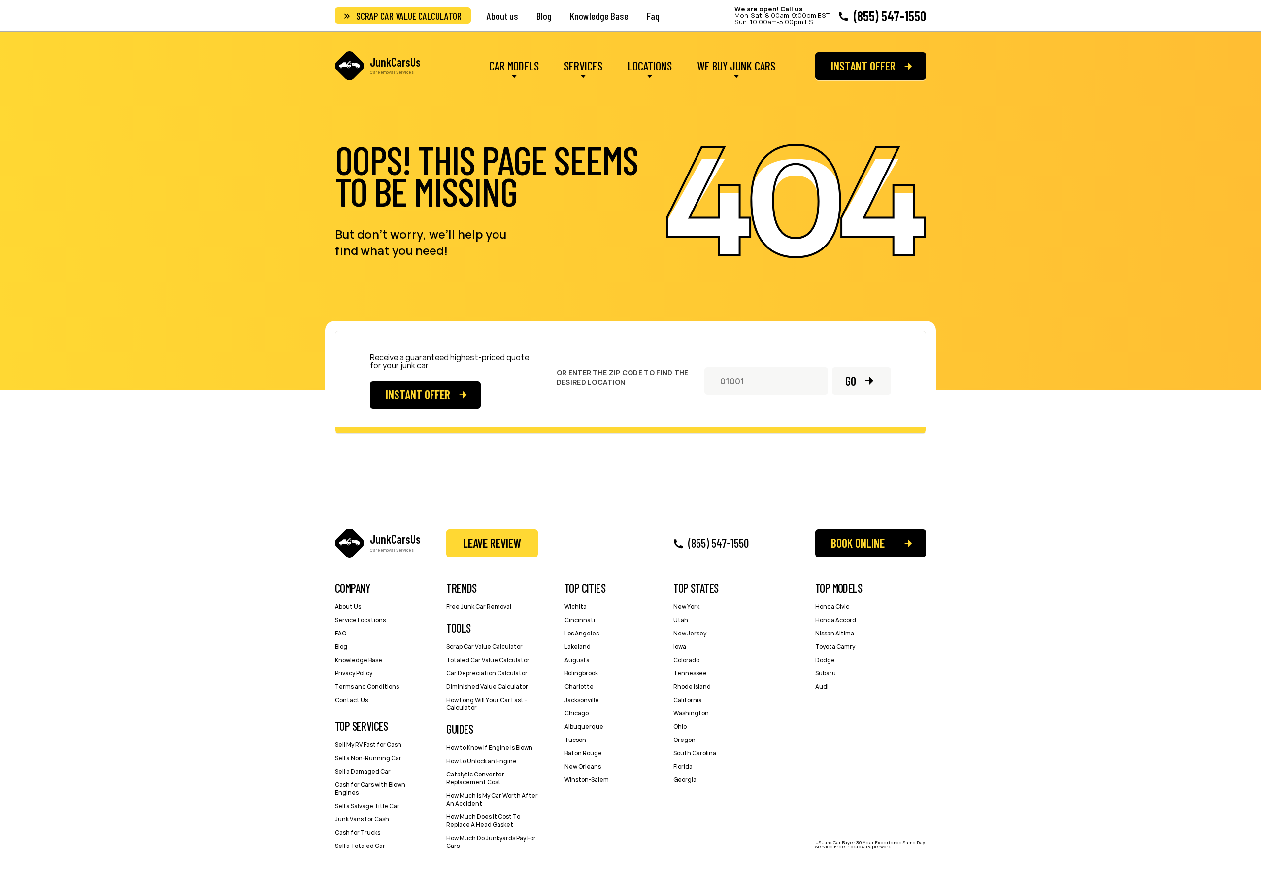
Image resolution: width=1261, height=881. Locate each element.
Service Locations (360, 620)
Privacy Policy (353, 673)
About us (502, 16)
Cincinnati (579, 620)
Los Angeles (581, 633)
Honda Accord (835, 620)
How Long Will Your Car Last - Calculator (486, 704)
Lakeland (577, 646)
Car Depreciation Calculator (487, 673)
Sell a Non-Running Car (368, 758)
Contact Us (351, 700)
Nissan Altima (834, 633)
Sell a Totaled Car (360, 846)
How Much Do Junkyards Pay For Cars (491, 842)
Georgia (685, 779)
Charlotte (579, 686)
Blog (544, 16)
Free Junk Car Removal (478, 606)
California (687, 700)
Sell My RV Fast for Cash (368, 744)
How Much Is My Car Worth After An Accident (492, 799)
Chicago (576, 713)
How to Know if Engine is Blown (489, 747)
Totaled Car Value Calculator (488, 660)
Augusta (577, 660)
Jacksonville (581, 700)
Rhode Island (692, 686)
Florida (683, 766)
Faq (653, 16)
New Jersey (689, 633)
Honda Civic (832, 606)
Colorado (686, 660)
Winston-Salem (586, 779)
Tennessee (690, 673)
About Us (348, 606)
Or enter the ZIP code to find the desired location (623, 377)
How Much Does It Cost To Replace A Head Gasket (483, 820)
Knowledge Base (599, 16)
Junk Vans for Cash (362, 819)
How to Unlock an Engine (481, 761)
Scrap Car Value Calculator (409, 16)
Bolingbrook (581, 673)
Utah (680, 620)
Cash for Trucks (357, 832)
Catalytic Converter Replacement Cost (475, 778)
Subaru (825, 673)
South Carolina (694, 753)
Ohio (680, 726)
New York (686, 606)
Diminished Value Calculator (487, 686)
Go (850, 381)
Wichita (575, 606)
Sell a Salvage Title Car (367, 806)
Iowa (679, 646)
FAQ (340, 633)
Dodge (825, 660)
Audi (822, 686)
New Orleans (582, 766)
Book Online (858, 543)
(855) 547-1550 (890, 16)
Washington (691, 713)
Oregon (684, 740)
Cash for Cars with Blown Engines (370, 788)
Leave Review (492, 543)
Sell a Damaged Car (363, 771)
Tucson (575, 740)
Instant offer (863, 66)
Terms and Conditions (367, 686)
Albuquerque (583, 726)
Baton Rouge (583, 753)
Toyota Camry (835, 646)
